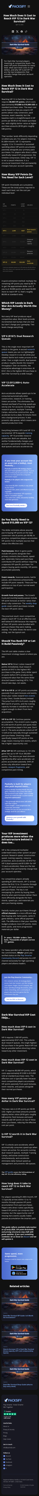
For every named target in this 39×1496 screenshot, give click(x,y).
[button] (29, 6)
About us (6, 1426)
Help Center (7, 1439)
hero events (29, 696)
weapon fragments (16, 767)
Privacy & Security (8, 1429)
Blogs (5, 1436)
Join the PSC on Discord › (15, 999)
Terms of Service (7, 1485)
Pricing (5, 1433)
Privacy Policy (6, 1487)
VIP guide (9, 1172)
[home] (16, 6)
